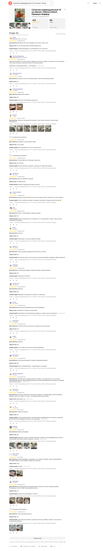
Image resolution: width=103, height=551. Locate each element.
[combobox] (30, 3)
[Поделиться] (65, 9)
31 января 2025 (20, 176)
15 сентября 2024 (21, 305)
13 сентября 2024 (21, 358)
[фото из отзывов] (12, 107)
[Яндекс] (10, 3)
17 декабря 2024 (21, 40)
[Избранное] (88, 3)
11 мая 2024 (20, 457)
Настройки (44, 546)
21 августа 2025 (21, 118)
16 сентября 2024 (21, 286)
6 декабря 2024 (20, 211)
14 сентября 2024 (21, 324)
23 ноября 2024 (21, 249)
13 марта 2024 (20, 429)
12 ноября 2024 (20, 268)
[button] (12, 26)
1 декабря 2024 (20, 231)
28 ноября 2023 (20, 392)
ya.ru (54, 546)
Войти (95, 3)
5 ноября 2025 (20, 92)
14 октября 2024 (21, 59)
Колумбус (14, 546)
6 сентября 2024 (21, 484)
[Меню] (99, 3)
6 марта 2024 (20, 409)
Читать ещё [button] (40, 65)
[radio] (10, 53)
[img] (12, 40)
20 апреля (19, 76)
